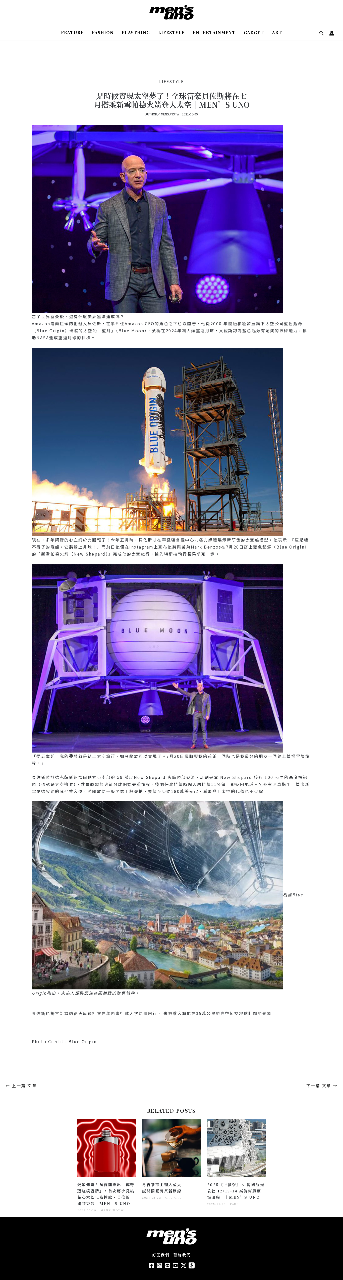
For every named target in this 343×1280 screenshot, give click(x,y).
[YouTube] (176, 1265)
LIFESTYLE (171, 81)
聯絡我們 (182, 1254)
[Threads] (192, 1265)
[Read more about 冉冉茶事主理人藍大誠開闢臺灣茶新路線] (171, 1147)
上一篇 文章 (21, 1086)
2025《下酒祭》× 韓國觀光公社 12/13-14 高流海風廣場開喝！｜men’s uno (236, 1191)
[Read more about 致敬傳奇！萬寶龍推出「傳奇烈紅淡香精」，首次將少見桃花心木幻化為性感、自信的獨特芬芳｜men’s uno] (106, 1147)
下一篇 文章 (321, 1086)
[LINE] (167, 1265)
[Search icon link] (321, 33)
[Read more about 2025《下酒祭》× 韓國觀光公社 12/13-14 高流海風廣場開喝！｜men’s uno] (236, 1147)
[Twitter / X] (184, 1265)
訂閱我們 (161, 1254)
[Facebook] (151, 1265)
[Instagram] (159, 1265)
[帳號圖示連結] (331, 33)
